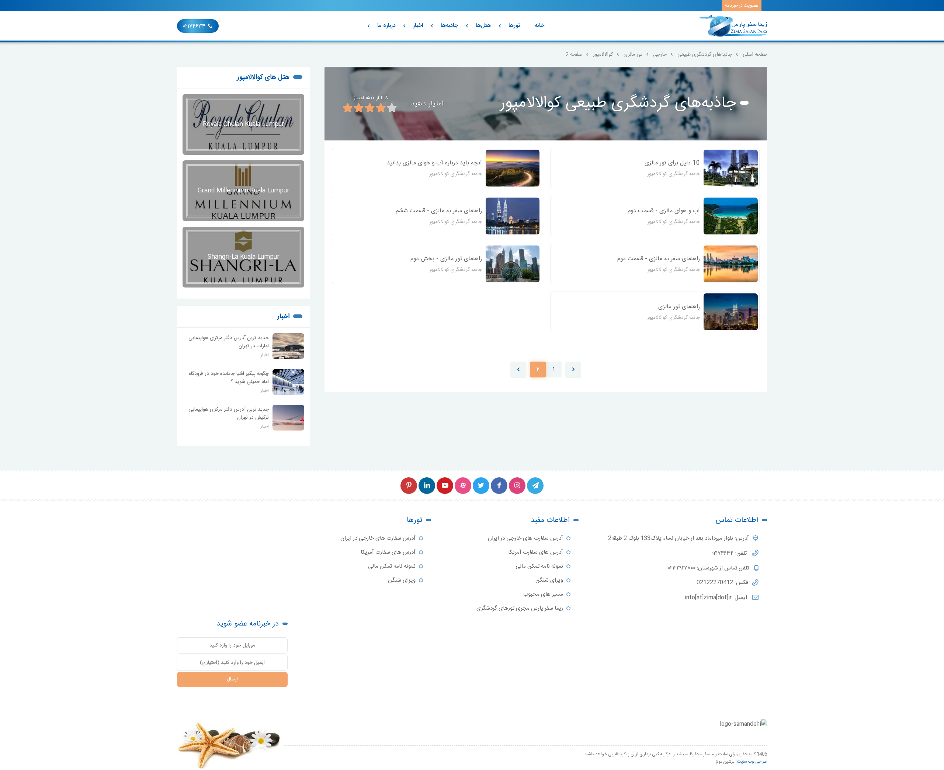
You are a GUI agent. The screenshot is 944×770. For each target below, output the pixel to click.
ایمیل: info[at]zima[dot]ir (717, 597)
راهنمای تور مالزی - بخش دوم (446, 259)
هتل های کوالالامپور (263, 77)
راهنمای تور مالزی (679, 307)
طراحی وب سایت (752, 761)
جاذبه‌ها (449, 25)
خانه (539, 25)
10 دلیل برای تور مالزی (672, 163)
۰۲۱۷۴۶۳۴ (194, 26)
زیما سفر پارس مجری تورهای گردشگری (519, 608)
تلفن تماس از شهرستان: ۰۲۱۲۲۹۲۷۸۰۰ (709, 568)
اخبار (418, 25)
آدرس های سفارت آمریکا (535, 552)
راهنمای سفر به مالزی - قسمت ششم (439, 211)
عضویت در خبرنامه (741, 5)
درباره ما (386, 25)
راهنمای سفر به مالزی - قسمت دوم (658, 259)
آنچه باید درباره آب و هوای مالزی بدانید (434, 163)
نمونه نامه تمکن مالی (539, 566)
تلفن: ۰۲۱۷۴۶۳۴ (730, 553)
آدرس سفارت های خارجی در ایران (525, 538)
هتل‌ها (483, 25)
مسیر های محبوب (543, 594)
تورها (514, 25)
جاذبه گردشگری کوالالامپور (673, 174)
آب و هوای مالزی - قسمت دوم (664, 211)
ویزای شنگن (549, 580)
